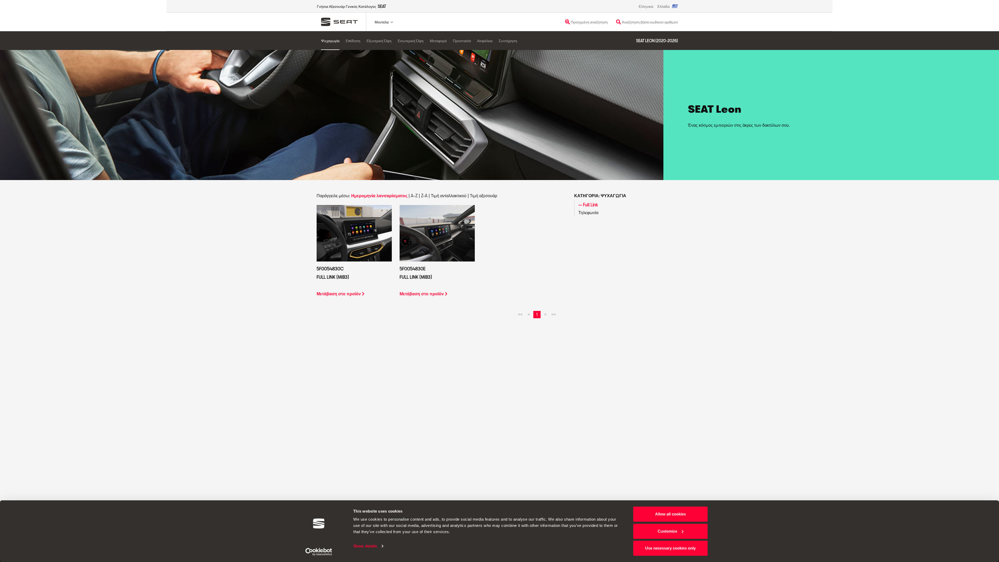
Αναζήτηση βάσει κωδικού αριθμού (649, 22)
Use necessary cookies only (670, 548)
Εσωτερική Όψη (411, 41)
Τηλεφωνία (588, 212)
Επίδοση (353, 41)
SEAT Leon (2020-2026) (657, 41)
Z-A (424, 195)
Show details (365, 546)
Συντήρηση (508, 41)
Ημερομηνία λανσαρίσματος (379, 195)
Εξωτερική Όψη (379, 41)
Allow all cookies (670, 514)
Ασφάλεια (484, 41)
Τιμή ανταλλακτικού (448, 195)
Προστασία (462, 41)
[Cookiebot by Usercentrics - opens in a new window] (319, 552)
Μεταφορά (438, 41)
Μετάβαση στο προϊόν (339, 293)
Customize (667, 531)
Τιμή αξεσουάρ (483, 195)
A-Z (414, 195)
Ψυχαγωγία (330, 41)
